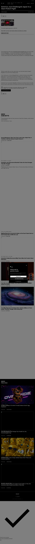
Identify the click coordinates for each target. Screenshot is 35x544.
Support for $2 (18, 276)
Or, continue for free (18, 281)
